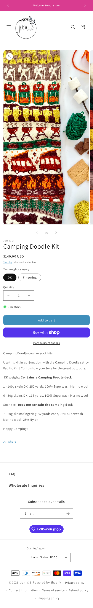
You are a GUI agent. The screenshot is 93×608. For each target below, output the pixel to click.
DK (10, 277)
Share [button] (12, 441)
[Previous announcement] (8, 5)
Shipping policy (48, 598)
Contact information (23, 590)
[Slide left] (37, 232)
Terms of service (53, 590)
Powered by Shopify (47, 582)
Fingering (30, 277)
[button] (8, 27)
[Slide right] (56, 232)
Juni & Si (26, 582)
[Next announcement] (85, 5)
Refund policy (78, 590)
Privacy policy (74, 583)
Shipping (7, 262)
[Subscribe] (68, 514)
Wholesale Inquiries (26, 485)
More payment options (46, 342)
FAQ (12, 473)
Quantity (8, 287)
